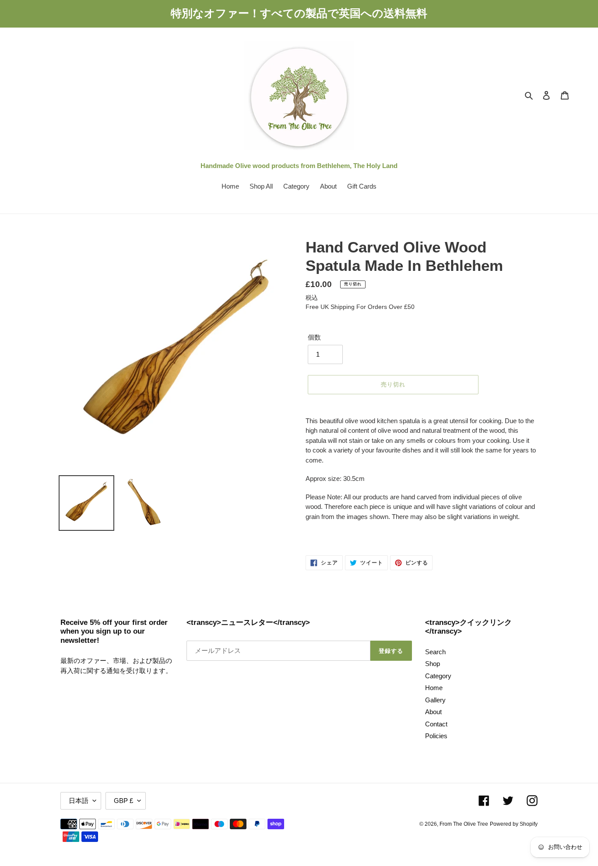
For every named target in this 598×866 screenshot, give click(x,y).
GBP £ (123, 800)
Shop (432, 663)
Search (435, 652)
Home (434, 687)
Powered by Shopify (514, 824)
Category (438, 676)
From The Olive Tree (464, 824)
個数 (314, 337)
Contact (436, 724)
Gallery (435, 700)
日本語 (78, 800)
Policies (436, 736)
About (433, 711)
